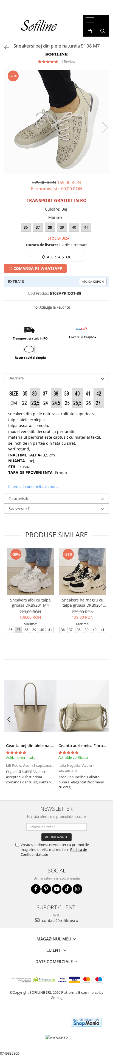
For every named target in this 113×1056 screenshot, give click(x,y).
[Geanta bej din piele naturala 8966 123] (30, 706)
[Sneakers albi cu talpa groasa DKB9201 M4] (30, 571)
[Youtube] (56, 889)
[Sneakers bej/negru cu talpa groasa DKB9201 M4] (82, 571)
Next (104, 127)
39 (62, 227)
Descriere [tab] (16, 378)
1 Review (68, 61)
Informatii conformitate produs (33, 486)
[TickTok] (67, 889)
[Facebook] (36, 889)
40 (74, 227)
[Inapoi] (4, 47)
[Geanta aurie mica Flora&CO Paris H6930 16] (82, 706)
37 (38, 227)
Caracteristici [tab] (19, 498)
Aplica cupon (93, 281)
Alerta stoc (59, 256)
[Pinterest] (46, 889)
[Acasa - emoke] (39, 26)
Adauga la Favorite (54, 307)
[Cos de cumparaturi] (90, 31)
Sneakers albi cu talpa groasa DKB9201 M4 (30, 602)
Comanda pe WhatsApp (37, 268)
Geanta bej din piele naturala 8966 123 (42, 745)
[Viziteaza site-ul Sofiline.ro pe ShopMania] (86, 1022)
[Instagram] (77, 889)
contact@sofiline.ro (59, 920)
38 (50, 227)
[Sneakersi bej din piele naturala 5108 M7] (56, 122)
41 (86, 227)
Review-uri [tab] (19, 508)
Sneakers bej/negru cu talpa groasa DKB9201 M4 (82, 602)
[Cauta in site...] (103, 31)
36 (26, 227)
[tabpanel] (56, 122)
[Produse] (90, 21)
